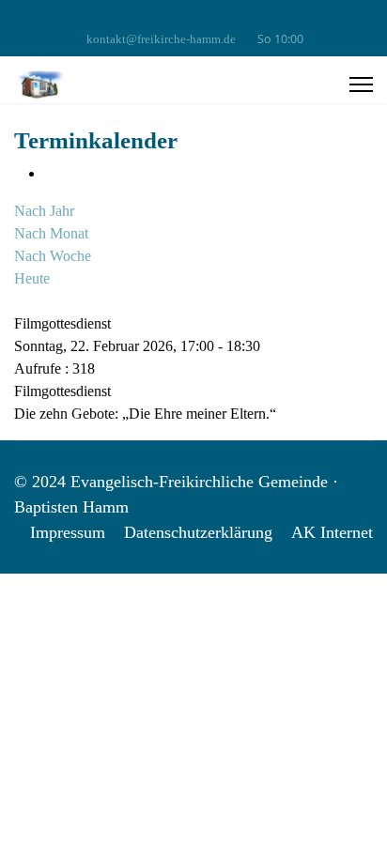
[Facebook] (194, 18)
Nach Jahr (44, 211)
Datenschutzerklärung (198, 532)
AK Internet (332, 532)
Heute (32, 278)
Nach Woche (52, 256)
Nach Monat (51, 233)
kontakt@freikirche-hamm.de (161, 39)
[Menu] (361, 84)
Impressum (67, 532)
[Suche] (19, 301)
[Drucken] (49, 173)
